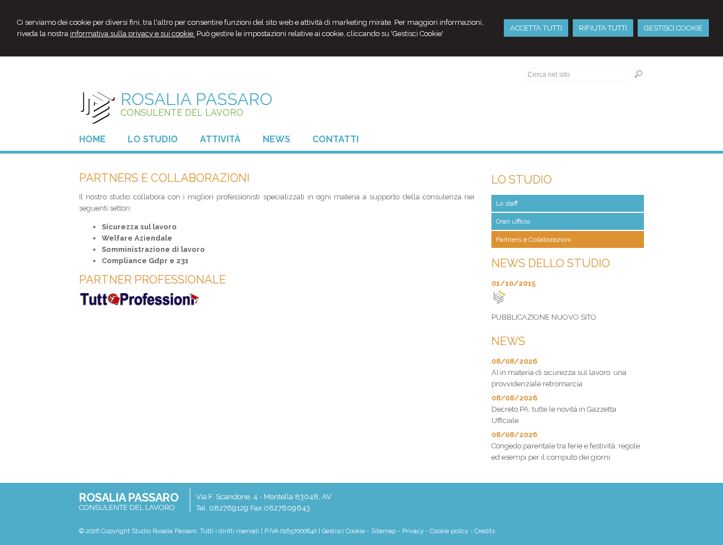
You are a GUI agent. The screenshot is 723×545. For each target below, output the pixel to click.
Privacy (413, 531)
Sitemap (383, 531)
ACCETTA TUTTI (536, 28)
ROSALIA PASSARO (196, 99)
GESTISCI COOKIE (673, 28)
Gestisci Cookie (343, 531)
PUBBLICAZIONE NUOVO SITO (543, 317)
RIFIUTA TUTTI (603, 28)
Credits (484, 531)
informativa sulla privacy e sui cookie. (132, 33)
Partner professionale (152, 279)
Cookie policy (449, 531)
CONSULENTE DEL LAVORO (181, 112)
